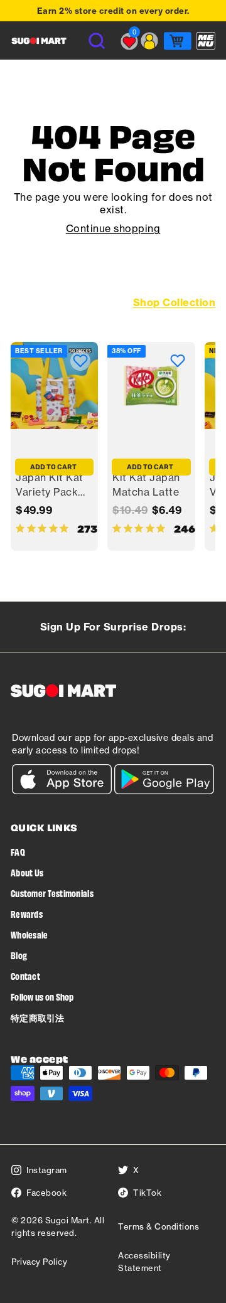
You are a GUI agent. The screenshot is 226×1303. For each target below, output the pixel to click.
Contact (25, 976)
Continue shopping (113, 228)
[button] (80, 361)
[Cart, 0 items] (177, 41)
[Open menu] (205, 40)
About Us (27, 872)
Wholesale (29, 934)
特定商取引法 (38, 1017)
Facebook (46, 1193)
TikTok (147, 1193)
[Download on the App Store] (62, 790)
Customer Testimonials (52, 893)
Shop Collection (174, 302)
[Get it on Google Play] (164, 790)
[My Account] (149, 40)
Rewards (27, 914)
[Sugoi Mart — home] (39, 41)
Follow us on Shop (42, 997)
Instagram (46, 1170)
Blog (19, 955)
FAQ (18, 852)
